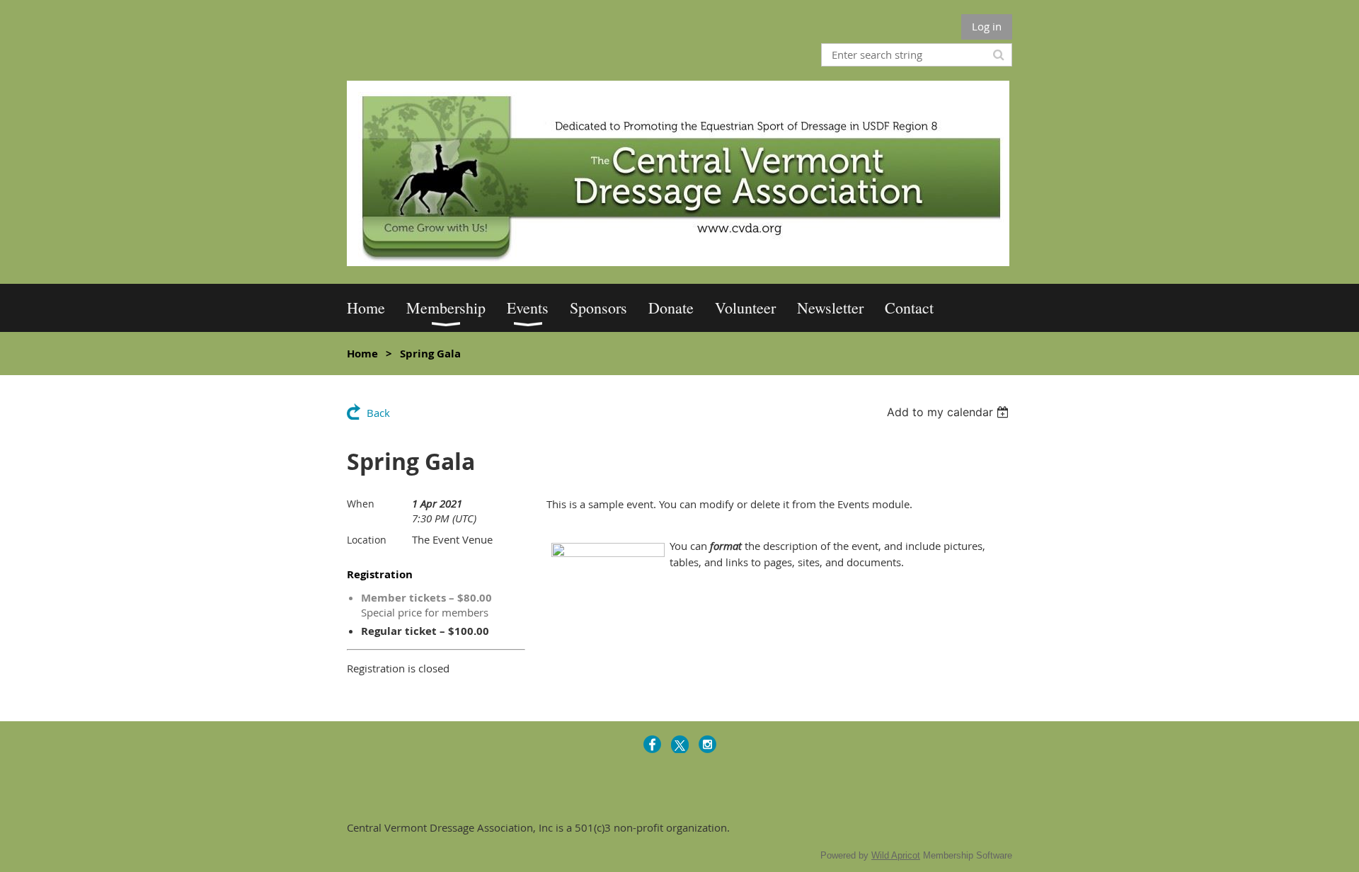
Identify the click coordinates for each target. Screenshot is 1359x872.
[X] (680, 744)
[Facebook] (652, 744)
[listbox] (949, 411)
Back (378, 413)
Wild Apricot (895, 855)
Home (362, 353)
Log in (987, 26)
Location (366, 539)
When (360, 503)
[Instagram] (707, 744)
